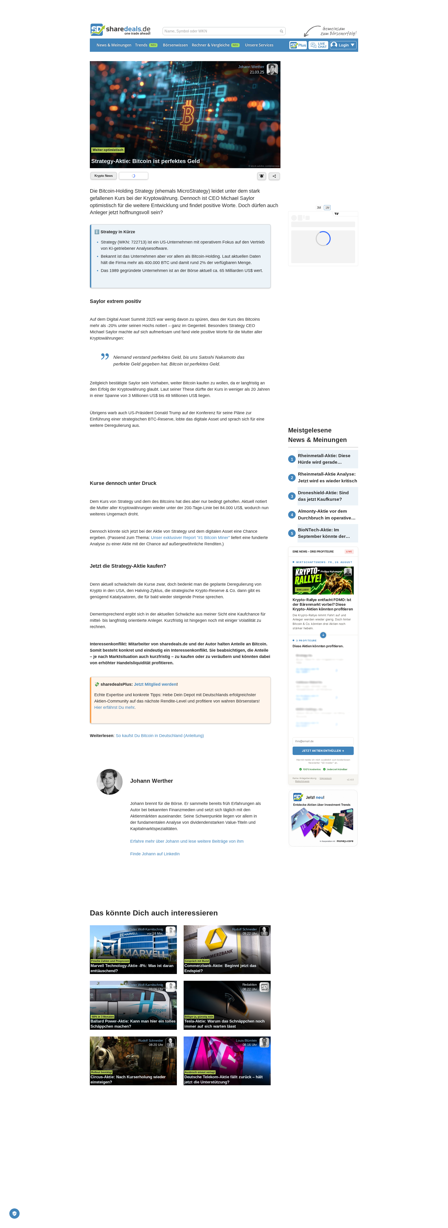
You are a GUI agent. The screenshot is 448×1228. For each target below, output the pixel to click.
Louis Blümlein (246, 1040)
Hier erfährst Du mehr (114, 707)
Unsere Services (259, 45)
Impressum (326, 778)
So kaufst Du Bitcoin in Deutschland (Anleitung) (160, 735)
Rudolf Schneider (244, 929)
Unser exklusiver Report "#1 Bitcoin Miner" (190, 537)
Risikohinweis (302, 781)
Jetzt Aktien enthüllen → (323, 750)
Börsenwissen (175, 45)
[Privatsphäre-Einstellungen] (14, 1213)
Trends (141, 45)
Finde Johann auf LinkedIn (155, 854)
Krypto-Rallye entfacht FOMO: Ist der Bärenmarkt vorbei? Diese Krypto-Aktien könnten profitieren (323, 604)
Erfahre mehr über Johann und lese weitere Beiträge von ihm (187, 841)
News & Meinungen (114, 45)
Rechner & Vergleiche (211, 45)
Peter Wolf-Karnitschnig (146, 929)
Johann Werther (251, 67)
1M (327, 207)
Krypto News (103, 175)
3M (319, 207)
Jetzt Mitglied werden (155, 684)
